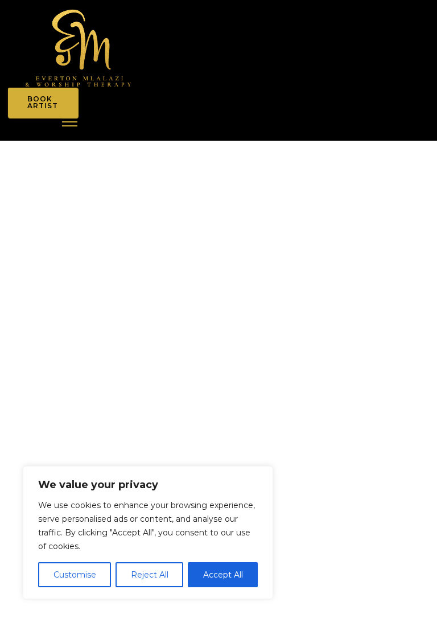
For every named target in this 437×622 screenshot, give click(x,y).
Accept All (223, 575)
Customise (74, 575)
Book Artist (42, 102)
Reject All (149, 575)
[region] (148, 532)
